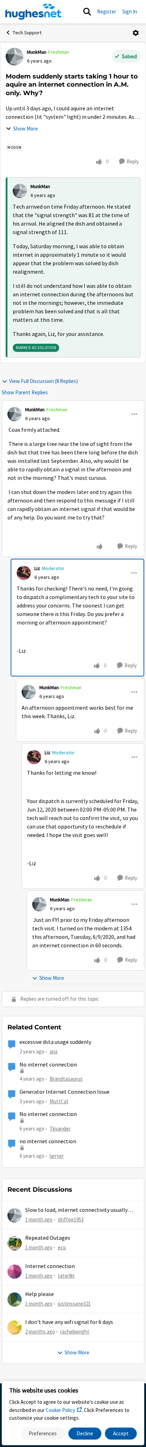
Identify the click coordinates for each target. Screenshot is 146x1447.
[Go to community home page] (34, 12)
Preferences (43, 1433)
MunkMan (36, 52)
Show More (25, 128)
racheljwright (74, 1331)
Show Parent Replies (25, 392)
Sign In (129, 11)
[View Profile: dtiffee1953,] (14, 1215)
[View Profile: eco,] (14, 1243)
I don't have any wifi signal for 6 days (69, 1322)
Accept (121, 1433)
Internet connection (50, 1266)
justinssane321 (74, 1303)
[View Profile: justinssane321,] (14, 1299)
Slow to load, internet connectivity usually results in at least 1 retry (76, 1210)
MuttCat (59, 1101)
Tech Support (27, 32)
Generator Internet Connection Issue (64, 1092)
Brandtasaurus (66, 1078)
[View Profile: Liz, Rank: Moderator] (24, 573)
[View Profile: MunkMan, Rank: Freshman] (14, 56)
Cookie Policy (60, 1410)
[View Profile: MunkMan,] (20, 191)
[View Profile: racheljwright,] (14, 1327)
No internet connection (48, 1064)
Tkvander (60, 1128)
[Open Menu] (136, 33)
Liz (37, 568)
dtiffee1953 (71, 1219)
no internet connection (47, 1141)
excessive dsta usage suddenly (55, 1042)
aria (53, 1051)
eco (62, 1247)
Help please (39, 1294)
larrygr (57, 1155)
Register (106, 11)
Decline (85, 1433)
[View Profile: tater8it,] (14, 1272)
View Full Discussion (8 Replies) (43, 381)
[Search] (87, 11)
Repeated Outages (47, 1238)
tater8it (66, 1275)
